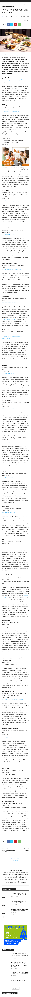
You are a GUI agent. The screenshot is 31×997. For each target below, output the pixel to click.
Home (3, 4)
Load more (14, 988)
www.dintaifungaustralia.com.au (10, 201)
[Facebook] (8, 24)
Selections (11, 6)
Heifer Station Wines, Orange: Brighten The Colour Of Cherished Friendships (19, 955)
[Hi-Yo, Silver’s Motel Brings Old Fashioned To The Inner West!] (6, 895)
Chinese (6, 6)
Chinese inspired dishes (8, 319)
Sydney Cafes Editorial (10, 16)
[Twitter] (11, 24)
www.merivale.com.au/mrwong (10, 111)
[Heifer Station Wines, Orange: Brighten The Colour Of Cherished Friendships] (6, 956)
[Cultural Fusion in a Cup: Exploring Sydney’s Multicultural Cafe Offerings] (6, 911)
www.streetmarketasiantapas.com (11, 269)
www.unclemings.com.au (9, 303)
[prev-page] (3, 917)
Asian (6, 4)
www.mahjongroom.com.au (9, 512)
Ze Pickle (27, 850)
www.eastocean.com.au (8, 442)
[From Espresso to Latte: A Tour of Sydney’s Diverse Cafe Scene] (6, 903)
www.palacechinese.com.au (9, 409)
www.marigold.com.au (8, 373)
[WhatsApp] (19, 24)
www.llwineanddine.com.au (9, 234)
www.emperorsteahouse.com (10, 737)
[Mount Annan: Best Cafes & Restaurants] (6, 983)
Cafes (3, 905)
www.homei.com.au (7, 477)
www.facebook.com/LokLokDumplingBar (13, 699)
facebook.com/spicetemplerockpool (12, 80)
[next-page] (5, 917)
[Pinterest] (15, 24)
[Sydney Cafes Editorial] (3, 17)
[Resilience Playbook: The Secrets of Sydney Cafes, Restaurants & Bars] (6, 974)
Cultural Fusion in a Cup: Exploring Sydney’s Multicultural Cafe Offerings (19, 911)
